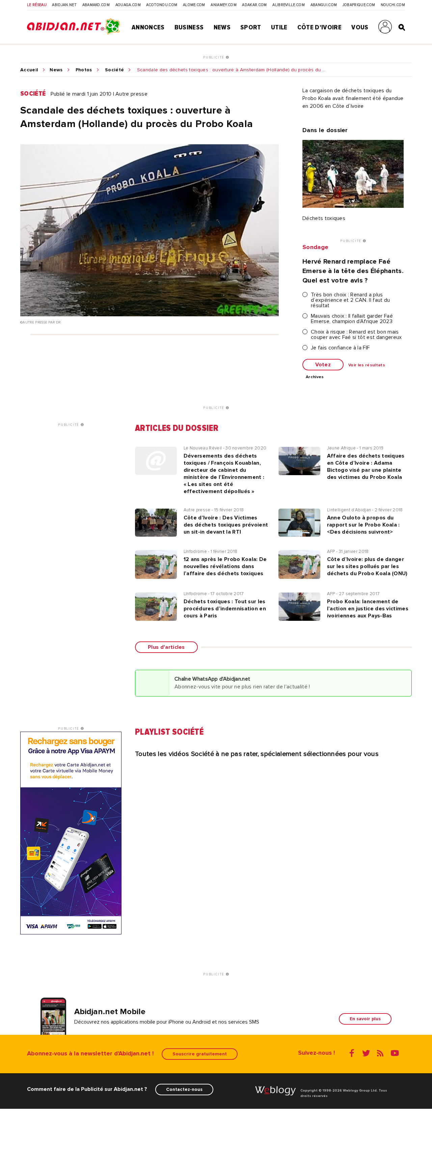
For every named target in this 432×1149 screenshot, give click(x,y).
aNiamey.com (224, 5)
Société (114, 70)
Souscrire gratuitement (199, 1054)
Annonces (148, 27)
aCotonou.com (161, 5)
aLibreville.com (288, 5)
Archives (315, 377)
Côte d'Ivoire (319, 27)
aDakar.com (254, 5)
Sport (250, 27)
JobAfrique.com (359, 5)
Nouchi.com (393, 5)
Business (189, 27)
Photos (84, 70)
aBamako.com (96, 5)
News (222, 27)
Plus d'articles (166, 647)
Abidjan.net (64, 5)
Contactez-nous (184, 1089)
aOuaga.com (128, 5)
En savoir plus (365, 1019)
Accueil (29, 70)
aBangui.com (323, 5)
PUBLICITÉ (214, 57)
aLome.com (194, 5)
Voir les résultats (366, 365)
